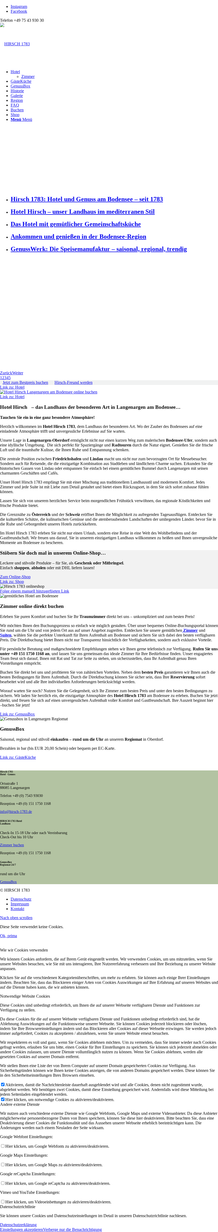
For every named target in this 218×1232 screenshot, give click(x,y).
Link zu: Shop (12, 581)
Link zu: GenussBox (17, 714)
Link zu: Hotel (12, 387)
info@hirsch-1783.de (16, 812)
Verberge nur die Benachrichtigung (72, 1229)
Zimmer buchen (12, 845)
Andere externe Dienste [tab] (20, 1104)
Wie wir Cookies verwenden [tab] (24, 950)
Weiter (17, 373)
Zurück (6, 373)
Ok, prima (8, 935)
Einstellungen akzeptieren (21, 1229)
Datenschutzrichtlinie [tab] (17, 1206)
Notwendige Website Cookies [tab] (25, 996)
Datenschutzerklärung (18, 1224)
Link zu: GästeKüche (18, 757)
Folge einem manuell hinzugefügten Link (34, 591)
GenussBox (8, 882)
